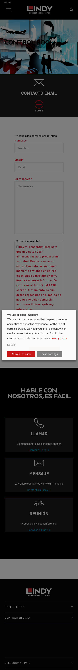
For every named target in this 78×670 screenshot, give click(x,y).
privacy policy (59, 338)
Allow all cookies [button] (21, 354)
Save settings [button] (50, 354)
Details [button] (11, 344)
